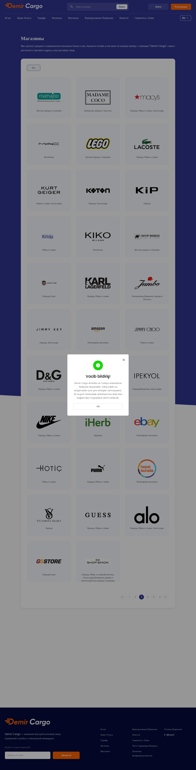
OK (98, 406)
